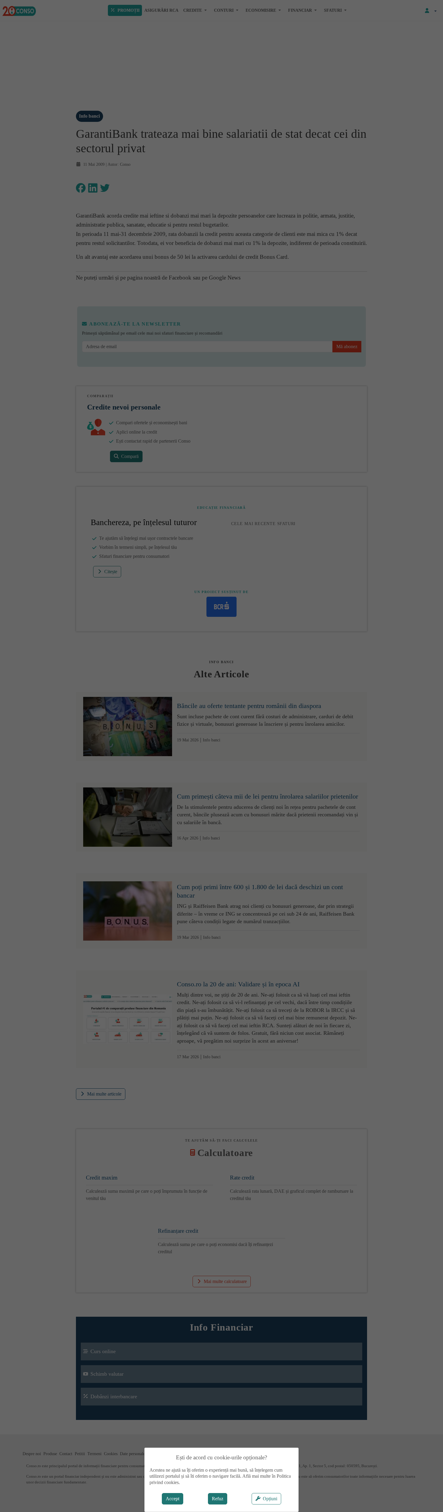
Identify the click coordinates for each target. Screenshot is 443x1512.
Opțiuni (270, 1498)
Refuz (217, 1498)
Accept (172, 1498)
